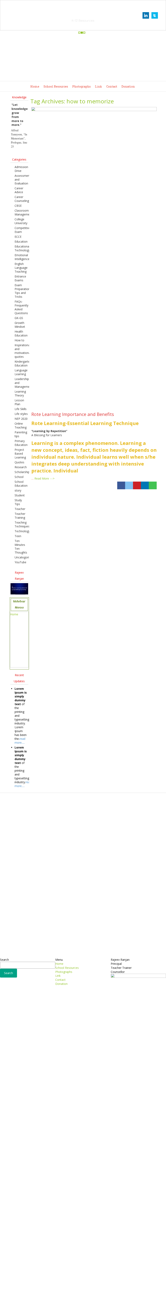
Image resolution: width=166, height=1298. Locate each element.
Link (98, 86)
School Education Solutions (83, 15)
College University (21, 221)
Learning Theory (20, 393)
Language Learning (21, 372)
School (19, 477)
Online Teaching (21, 425)
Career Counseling (22, 199)
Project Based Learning (20, 453)
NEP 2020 (21, 419)
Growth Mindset (20, 325)
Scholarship (22, 472)
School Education (21, 483)
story (18, 490)
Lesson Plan (19, 402)
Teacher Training (20, 515)
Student (20, 495)
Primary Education (21, 443)
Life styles (21, 414)
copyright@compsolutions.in (83, 1292)
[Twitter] (129, 485)
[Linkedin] (145, 485)
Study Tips (18, 502)
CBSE (18, 206)
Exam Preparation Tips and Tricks (22, 291)
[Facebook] (121, 485)
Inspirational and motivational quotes (23, 351)
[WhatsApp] (153, 485)
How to (19, 340)
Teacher (20, 509)
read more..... (20, 740)
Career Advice (19, 190)
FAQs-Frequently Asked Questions (21, 307)
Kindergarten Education (23, 363)
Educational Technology (22, 248)
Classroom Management (23, 212)
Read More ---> (44, 478)
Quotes (19, 462)
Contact (111, 86)
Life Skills (21, 409)
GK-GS (19, 318)
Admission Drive (21, 169)
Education (21, 241)
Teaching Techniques (22, 524)
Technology (22, 531)
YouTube (20, 562)
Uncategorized (24, 557)
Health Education (21, 333)
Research (21, 467)
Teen (18, 536)
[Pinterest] (137, 485)
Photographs (81, 86)
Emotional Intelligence (22, 257)
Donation (128, 86)
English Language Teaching (21, 267)
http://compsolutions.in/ (65, 1288)
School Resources (56, 86)
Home (34, 86)
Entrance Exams (20, 278)
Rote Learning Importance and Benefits (72, 414)
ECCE (18, 237)
